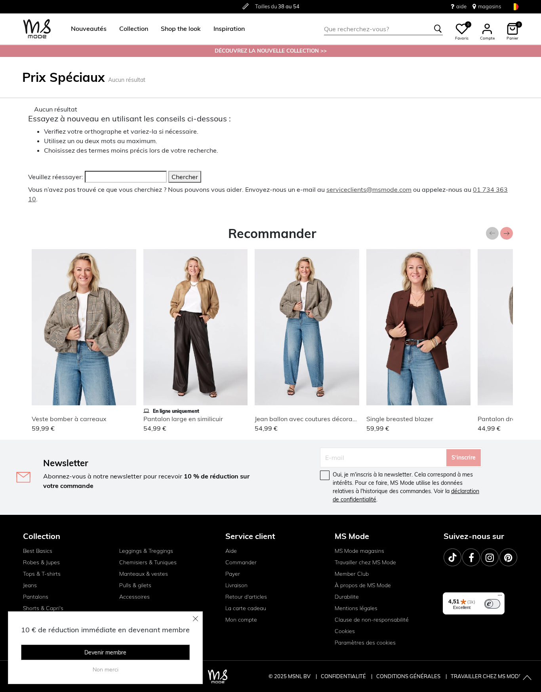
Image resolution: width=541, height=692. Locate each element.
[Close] (195, 618)
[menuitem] (85, 29)
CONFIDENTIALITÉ (343, 676)
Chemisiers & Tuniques (148, 562)
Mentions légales (356, 608)
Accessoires (134, 596)
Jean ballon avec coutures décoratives (311, 419)
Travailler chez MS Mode (365, 562)
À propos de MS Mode (363, 585)
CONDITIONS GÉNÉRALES (409, 676)
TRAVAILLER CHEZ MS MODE (486, 676)
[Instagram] (490, 557)
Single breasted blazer (399, 419)
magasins (489, 6)
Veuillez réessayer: (55, 177)
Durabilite (347, 596)
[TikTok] (452, 557)
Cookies (345, 631)
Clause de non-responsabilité (372, 619)
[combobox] (383, 29)
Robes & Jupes (41, 562)
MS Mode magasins (359, 550)
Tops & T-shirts (42, 573)
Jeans (30, 585)
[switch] (492, 604)
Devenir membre (105, 652)
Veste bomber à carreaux (69, 419)
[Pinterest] (508, 557)
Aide (231, 550)
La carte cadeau (245, 608)
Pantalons (35, 596)
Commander (241, 562)
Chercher (184, 177)
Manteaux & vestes (143, 573)
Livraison (236, 585)
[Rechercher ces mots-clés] (438, 29)
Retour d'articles (246, 596)
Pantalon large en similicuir (183, 419)
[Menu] (500, 597)
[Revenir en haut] (527, 678)
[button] (89, 29)
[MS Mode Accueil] (37, 29)
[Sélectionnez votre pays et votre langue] (515, 6)
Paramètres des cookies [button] (365, 642)
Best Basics (37, 550)
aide (461, 6)
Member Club (352, 573)
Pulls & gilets (135, 585)
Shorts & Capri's (43, 608)
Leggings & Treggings (146, 550)
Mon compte (241, 619)
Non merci (105, 669)
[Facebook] (471, 557)
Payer (232, 573)
